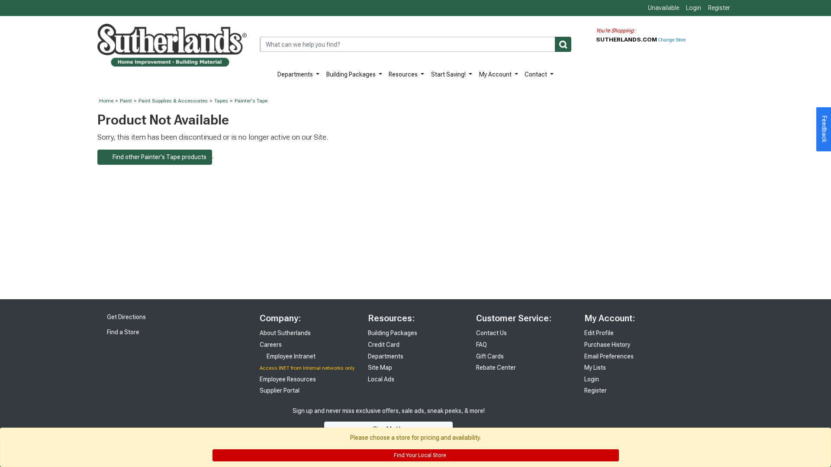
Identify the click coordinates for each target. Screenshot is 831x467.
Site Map (380, 367)
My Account (496, 74)
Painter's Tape (251, 101)
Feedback (824, 129)
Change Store (672, 40)
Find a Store (122, 332)
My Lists (595, 367)
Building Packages (351, 74)
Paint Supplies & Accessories (173, 101)
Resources (404, 74)
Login (693, 7)
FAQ (481, 344)
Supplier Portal (280, 390)
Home (106, 101)
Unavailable (663, 7)
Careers (271, 344)
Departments (295, 74)
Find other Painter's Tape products (157, 157)
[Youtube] (537, 419)
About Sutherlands (285, 332)
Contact (536, 74)
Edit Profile (599, 332)
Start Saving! (449, 74)
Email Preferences (609, 356)
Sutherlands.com (627, 39)
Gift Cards (490, 356)
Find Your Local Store (419, 455)
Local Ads (381, 379)
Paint (126, 101)
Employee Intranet (290, 356)
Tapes (221, 101)
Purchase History (607, 344)
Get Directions (126, 316)
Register (719, 7)
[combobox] (415, 44)
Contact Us (491, 332)
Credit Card (383, 344)
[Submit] (563, 44)
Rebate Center (496, 367)
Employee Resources (288, 379)
